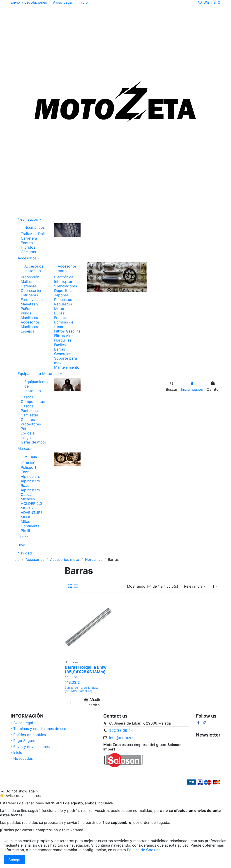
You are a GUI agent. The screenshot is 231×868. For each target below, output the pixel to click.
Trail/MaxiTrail (33, 233)
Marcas (30, 456)
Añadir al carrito (96, 702)
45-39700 (72, 677)
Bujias (59, 313)
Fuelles (60, 344)
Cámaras (28, 251)
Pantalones (30, 410)
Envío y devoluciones (29, 2)
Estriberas (29, 295)
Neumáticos (34, 227)
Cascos (27, 397)
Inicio (83, 2)
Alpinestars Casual (30, 492)
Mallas (26, 281)
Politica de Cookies (143, 849)
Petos (25, 428)
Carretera (29, 238)
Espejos (27, 331)
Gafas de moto (33, 442)
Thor (25, 472)
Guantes (28, 419)
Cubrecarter (31, 290)
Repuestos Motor (63, 306)
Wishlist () (211, 2)
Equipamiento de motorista (35, 386)
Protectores (31, 424)
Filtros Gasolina (67, 331)
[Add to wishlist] (85, 652)
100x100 (28, 463)
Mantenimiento (66, 367)
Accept (14, 859)
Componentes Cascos (33, 403)
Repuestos (63, 299)
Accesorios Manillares (30, 324)
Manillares (29, 317)
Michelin (28, 499)
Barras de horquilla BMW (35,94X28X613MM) (81, 689)
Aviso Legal (63, 2)
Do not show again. (22, 791)
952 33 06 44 (121, 730)
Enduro (27, 242)
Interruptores (65, 281)
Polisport (28, 467)
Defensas (29, 286)
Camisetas (30, 415)
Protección (30, 277)
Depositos (63, 290)
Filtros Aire (63, 335)
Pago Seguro (24, 740)
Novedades (23, 758)
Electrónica (63, 277)
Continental (30, 526)
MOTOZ (27, 508)
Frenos (60, 317)
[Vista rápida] (88, 659)
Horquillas (62, 340)
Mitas (25, 521)
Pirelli (25, 530)
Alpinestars (30, 476)
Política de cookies (29, 734)
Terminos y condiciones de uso (39, 728)
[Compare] (94, 652)
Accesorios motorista (33, 268)
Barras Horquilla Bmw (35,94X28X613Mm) (85, 669)
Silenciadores (65, 286)
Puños (26, 313)
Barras (59, 349)
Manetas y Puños (29, 306)
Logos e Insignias (28, 435)
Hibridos (28, 247)
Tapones (61, 295)
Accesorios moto (67, 268)
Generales (62, 353)
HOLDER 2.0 (31, 503)
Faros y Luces (32, 299)
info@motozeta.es (124, 737)
